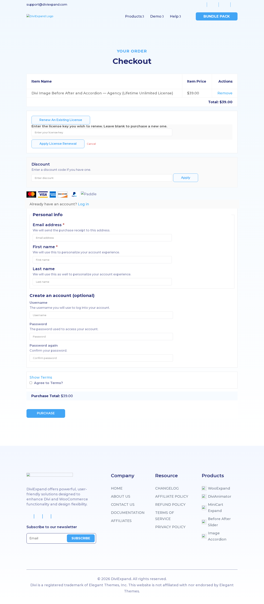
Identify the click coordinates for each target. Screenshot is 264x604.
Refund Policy (170, 504)
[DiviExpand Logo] (39, 16)
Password (38, 324)
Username (38, 302)
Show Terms (41, 377)
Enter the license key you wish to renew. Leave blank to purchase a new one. (99, 126)
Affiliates (121, 521)
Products (133, 16)
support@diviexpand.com (46, 4)
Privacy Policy (170, 527)
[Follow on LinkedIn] (55, 516)
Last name (44, 269)
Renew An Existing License (60, 120)
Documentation (128, 513)
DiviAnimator (219, 496)
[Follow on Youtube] (46, 516)
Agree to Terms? (48, 383)
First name (45, 247)
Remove (224, 93)
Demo (155, 16)
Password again (44, 345)
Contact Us (123, 504)
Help (174, 16)
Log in (83, 204)
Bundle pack (217, 16)
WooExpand (219, 488)
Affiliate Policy (171, 496)
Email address (48, 225)
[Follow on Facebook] (29, 516)
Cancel (91, 143)
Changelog (167, 488)
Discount (41, 164)
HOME (117, 488)
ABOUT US (120, 496)
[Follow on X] (38, 516)
